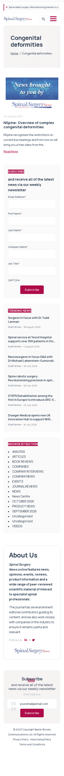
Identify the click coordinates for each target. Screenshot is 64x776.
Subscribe (32, 290)
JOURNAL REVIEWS (25, 486)
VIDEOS (17, 526)
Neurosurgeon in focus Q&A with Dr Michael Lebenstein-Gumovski (31, 359)
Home (14, 53)
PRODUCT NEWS (23, 506)
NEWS (16, 491)
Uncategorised (22, 516)
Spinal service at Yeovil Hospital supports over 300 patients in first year (31, 341)
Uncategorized (22, 521)
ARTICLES (19, 457)
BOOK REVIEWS (22, 461)
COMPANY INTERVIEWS (28, 471)
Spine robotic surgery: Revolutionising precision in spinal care (31, 380)
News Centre (21, 496)
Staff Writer (14, 327)
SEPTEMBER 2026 (24, 511)
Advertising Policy (40, 739)
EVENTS (17, 481)
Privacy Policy (20, 739)
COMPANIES (20, 466)
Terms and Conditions (32, 744)
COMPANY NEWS (23, 476)
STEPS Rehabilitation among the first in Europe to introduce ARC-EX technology (32, 400)
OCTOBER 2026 (23, 501)
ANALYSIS (18, 452)
